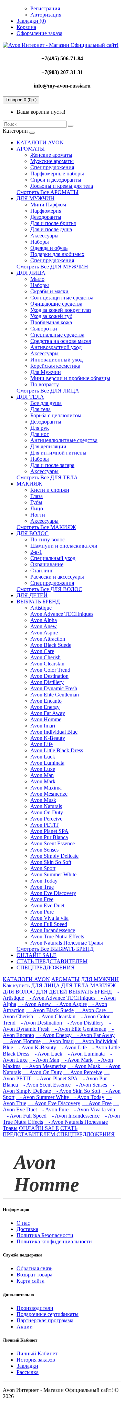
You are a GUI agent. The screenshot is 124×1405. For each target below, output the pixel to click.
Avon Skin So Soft (50, 862)
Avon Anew (43, 626)
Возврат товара (34, 1274)
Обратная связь (34, 1268)
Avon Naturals (46, 806)
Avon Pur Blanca (49, 837)
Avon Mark (42, 781)
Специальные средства (57, 335)
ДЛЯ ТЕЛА (30, 397)
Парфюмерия (45, 211)
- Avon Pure (53, 1109)
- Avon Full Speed (24, 1116)
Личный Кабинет (37, 1353)
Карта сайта (30, 1281)
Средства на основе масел (60, 341)
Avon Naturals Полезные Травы (66, 943)
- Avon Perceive (82, 1072)
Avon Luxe (42, 769)
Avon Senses (44, 850)
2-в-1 (36, 552)
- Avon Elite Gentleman (78, 1029)
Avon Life (41, 744)
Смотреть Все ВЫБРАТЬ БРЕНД (55, 949)
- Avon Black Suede (50, 1010)
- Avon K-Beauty (35, 1047)
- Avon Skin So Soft (76, 1091)
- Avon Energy (54, 1035)
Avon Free (41, 899)
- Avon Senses (90, 1085)
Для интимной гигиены (58, 453)
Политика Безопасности (45, 1235)
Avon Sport (42, 868)
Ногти (37, 515)
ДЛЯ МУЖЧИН (35, 198)
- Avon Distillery (83, 1023)
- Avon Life (72, 1047)
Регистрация (45, 8)
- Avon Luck (46, 1054)
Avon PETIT (44, 825)
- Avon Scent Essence (45, 1085)
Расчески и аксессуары (57, 577)
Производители (35, 1308)
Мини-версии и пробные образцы (70, 378)
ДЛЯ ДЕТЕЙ (32, 595)
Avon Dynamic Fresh (53, 688)
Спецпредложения (52, 167)
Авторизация (45, 15)
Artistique (41, 608)
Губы (36, 502)
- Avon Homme (22, 1041)
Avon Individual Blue (54, 732)
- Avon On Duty (42, 1072)
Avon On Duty (46, 812)
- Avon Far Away (94, 1035)
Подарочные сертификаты (48, 1314)
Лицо (36, 508)
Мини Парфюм (48, 204)
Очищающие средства (56, 304)
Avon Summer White (53, 874)
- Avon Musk (85, 1066)
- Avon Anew (35, 1004)
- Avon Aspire (69, 1004)
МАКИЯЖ (29, 484)
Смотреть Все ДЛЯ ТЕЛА (47, 477)
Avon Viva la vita (49, 918)
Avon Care (42, 651)
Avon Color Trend (50, 670)
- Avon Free (97, 1103)
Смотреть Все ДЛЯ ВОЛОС (49, 589)
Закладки (27, 1366)
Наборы (39, 242)
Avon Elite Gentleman (54, 695)
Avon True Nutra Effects (57, 936)
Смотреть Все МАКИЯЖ (46, 527)
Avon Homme (45, 719)
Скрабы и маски (49, 291)
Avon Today (44, 881)
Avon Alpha (43, 620)
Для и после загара (52, 465)
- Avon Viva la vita (92, 1109)
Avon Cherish (45, 657)
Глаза (36, 496)
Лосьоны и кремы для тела (61, 186)
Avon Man (42, 775)
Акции (25, 1327)
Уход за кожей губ (51, 316)
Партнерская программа (45, 1320)
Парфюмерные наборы (57, 173)
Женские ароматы (51, 155)
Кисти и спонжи (49, 490)
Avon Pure (42, 912)
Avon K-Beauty (47, 738)
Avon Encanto (46, 701)
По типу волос (47, 539)
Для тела (40, 409)
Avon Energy (45, 707)
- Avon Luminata (84, 1054)
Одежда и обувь (49, 248)
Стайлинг (41, 570)
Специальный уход (52, 558)
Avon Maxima (46, 788)
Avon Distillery (47, 682)
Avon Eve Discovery (53, 893)
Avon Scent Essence (52, 843)
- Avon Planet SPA (55, 1078)
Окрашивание (46, 564)
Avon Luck (42, 757)
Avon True (42, 887)
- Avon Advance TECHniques (61, 998)
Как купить (16, 985)
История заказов (36, 1360)
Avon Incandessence (52, 930)
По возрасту (44, 384)
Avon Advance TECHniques (61, 614)
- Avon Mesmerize (44, 1066)
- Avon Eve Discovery (54, 1103)
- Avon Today (87, 1097)
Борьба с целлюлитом (55, 415)
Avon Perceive (46, 819)
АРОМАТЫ (31, 149)
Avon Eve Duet (47, 905)
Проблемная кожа (51, 322)
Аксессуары (44, 235)
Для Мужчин (45, 372)
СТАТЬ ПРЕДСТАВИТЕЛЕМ (52, 961)
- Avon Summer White (43, 1097)
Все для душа (46, 403)
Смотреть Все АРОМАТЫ (48, 192)
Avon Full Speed (48, 924)
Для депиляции (48, 446)
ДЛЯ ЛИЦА (31, 273)
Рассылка (28, 1372)
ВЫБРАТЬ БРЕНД (38, 601)
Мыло (37, 279)
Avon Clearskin (47, 663)
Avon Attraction (47, 639)
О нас (23, 1223)
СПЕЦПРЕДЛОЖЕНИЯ (46, 967)
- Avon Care (91, 1010)
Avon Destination (49, 676)
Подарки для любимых (57, 254)
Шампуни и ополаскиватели (63, 546)
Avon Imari (42, 726)
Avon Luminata (47, 763)
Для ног (39, 434)
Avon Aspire (44, 632)
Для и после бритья (53, 223)
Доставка (27, 1229)
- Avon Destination (39, 1023)
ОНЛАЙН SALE (36, 955)
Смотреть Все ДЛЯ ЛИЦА (48, 391)
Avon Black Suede (50, 645)
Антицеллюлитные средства (63, 440)
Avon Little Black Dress (56, 750)
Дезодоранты (45, 217)
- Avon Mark (77, 1060)
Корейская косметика (55, 366)
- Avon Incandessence (74, 1116)
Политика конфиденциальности (54, 1241)
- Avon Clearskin (54, 1016)
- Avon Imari (58, 1041)
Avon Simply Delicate (54, 856)
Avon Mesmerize (49, 794)
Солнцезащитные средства (61, 298)
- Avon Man (44, 1060)
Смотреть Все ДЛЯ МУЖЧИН (52, 266)
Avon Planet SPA (49, 831)
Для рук (39, 428)
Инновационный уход (56, 360)
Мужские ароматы (52, 161)
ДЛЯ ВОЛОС (33, 533)
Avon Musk (43, 800)
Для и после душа (51, 229)
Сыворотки (43, 329)
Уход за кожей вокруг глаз (60, 310)
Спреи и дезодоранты (55, 180)
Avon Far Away (47, 713)
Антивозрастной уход (56, 347)
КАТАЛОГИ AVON (40, 142)
